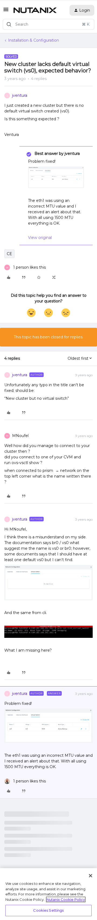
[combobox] (48, 24)
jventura (19, 95)
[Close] (90, 876)
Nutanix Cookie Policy (66, 899)
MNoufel (20, 435)
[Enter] (9, 24)
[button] (6, 11)
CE (9, 253)
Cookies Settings (48, 910)
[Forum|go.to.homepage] (35, 10)
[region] (48, 894)
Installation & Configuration (33, 40)
